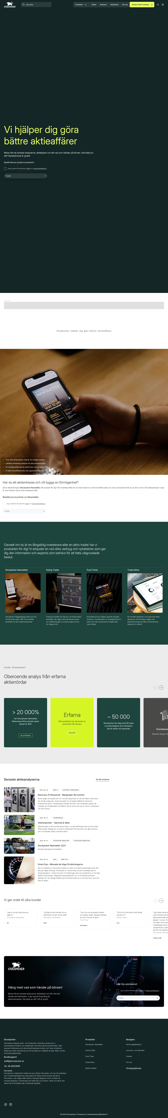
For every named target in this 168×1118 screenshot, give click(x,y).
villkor (28, 168)
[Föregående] (155, 688)
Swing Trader (90, 1050)
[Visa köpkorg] (162, 4)
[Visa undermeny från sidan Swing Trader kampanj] (151, 4)
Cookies (129, 1056)
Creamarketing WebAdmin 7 (97, 1114)
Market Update (90, 1068)
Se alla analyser (102, 779)
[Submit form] (44, 175)
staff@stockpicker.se (14, 1061)
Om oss (129, 1062)
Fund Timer (89, 1056)
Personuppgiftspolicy (134, 1044)
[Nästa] (161, 688)
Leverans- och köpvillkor (135, 1050)
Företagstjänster (133, 1068)
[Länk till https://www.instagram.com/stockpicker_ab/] (10, 1104)
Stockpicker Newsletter (94, 1044)
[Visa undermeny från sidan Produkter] (85, 4)
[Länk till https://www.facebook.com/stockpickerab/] (5, 1104)
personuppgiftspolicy (40, 168)
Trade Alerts (89, 1062)
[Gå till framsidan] (9, 4)
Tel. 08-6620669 (12, 1066)
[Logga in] (157, 4)
